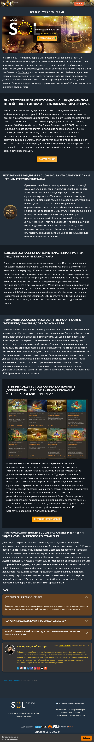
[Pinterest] (38, 668)
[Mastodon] (28, 668)
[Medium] (42, 668)
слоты (45, 207)
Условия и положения (70, 712)
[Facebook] (31, 668)
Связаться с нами (23, 716)
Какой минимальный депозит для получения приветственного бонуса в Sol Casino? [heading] (42, 633)
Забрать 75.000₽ (47, 159)
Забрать (86, 738)
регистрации (24, 150)
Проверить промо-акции (47, 519)
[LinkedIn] (18, 668)
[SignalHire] (25, 668)
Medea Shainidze (64, 646)
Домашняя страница (12, 680)
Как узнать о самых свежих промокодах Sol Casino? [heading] (35, 621)
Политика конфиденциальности (70, 715)
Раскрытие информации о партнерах (23, 713)
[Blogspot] (45, 668)
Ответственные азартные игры (70, 709)
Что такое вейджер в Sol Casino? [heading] (23, 597)
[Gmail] (21, 668)
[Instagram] (35, 668)
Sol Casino (23, 72)
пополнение (83, 117)
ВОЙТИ (79, 4)
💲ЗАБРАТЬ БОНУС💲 (47, 38)
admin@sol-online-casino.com (72, 703)
